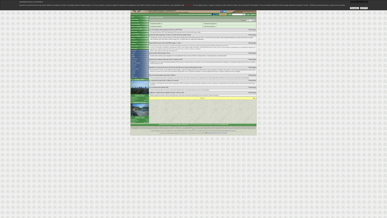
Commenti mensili (155, 23)
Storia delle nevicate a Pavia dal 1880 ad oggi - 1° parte (165, 43)
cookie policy (188, 5)
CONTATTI (209, 133)
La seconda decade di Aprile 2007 (159, 87)
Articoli (152, 17)
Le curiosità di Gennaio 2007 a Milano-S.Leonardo (163, 80)
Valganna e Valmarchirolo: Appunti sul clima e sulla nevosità (166, 92)
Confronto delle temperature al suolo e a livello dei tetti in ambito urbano (170, 35)
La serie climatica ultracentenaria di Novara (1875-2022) (165, 29)
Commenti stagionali (210, 23)
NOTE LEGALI (224, 133)
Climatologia (159, 17)
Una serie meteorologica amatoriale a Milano (162, 75)
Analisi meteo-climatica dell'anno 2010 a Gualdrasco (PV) (166, 59)
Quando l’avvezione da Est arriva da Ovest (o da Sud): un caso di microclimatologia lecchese (175, 67)
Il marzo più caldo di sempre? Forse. (159, 53)
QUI (231, 128)
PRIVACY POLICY (216, 133)
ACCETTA (364, 8)
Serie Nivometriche (209, 26)
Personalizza (354, 8)
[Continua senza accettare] (359, 2)
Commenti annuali (155, 26)
